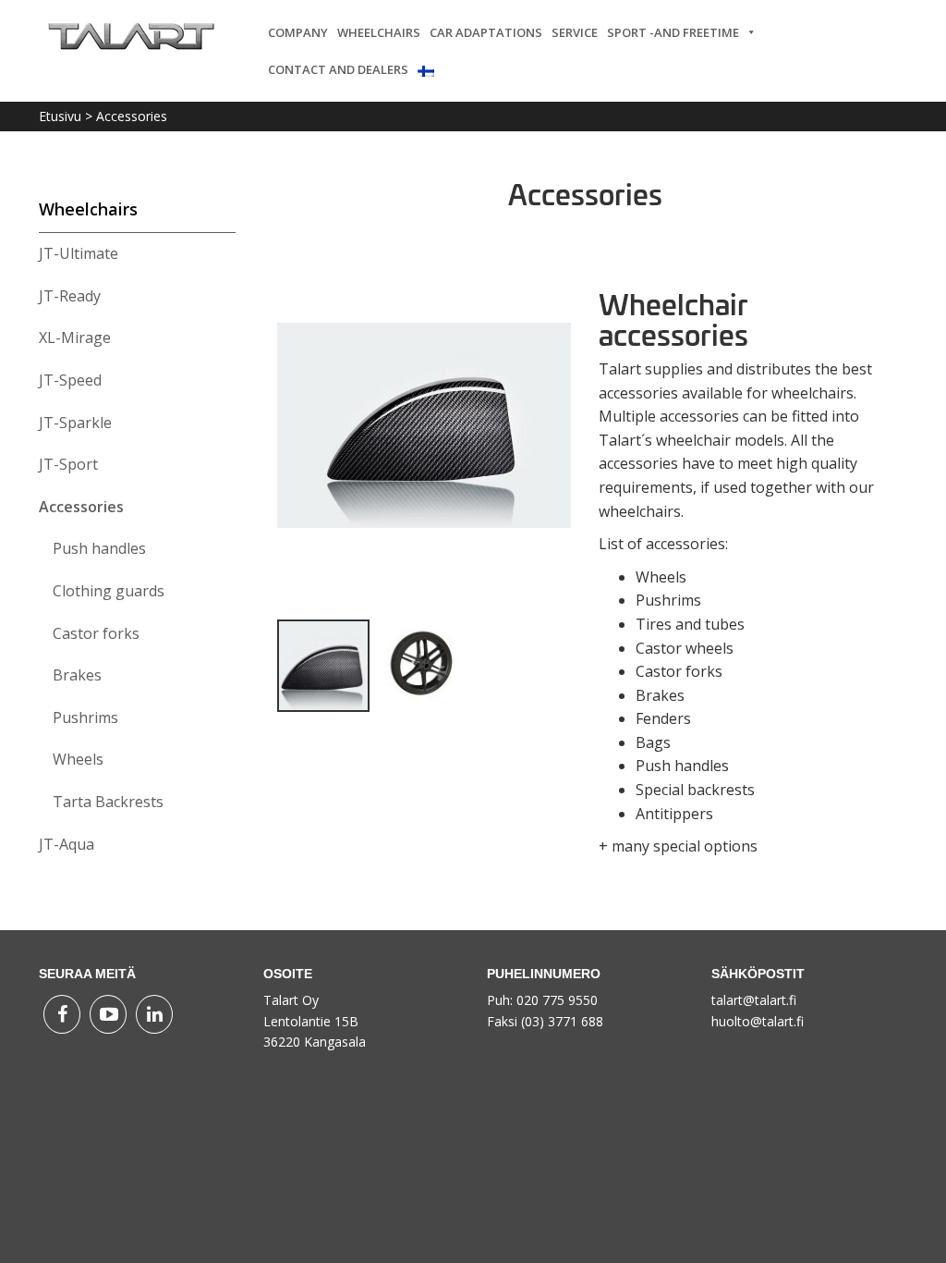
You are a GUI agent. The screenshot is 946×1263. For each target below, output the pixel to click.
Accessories (81, 507)
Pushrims (85, 717)
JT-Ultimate (78, 253)
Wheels (78, 759)
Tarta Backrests (108, 801)
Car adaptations (486, 32)
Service (575, 32)
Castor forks (96, 633)
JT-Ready (70, 296)
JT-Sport (68, 464)
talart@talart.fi (753, 1000)
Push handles (99, 548)
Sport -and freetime (673, 32)
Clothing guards (108, 591)
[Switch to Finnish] (429, 69)
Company (298, 32)
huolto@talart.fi (757, 1021)
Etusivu (60, 116)
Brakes (77, 675)
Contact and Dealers (338, 69)
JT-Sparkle (75, 422)
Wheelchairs (378, 32)
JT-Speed (70, 380)
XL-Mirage (75, 337)
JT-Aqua (66, 844)
